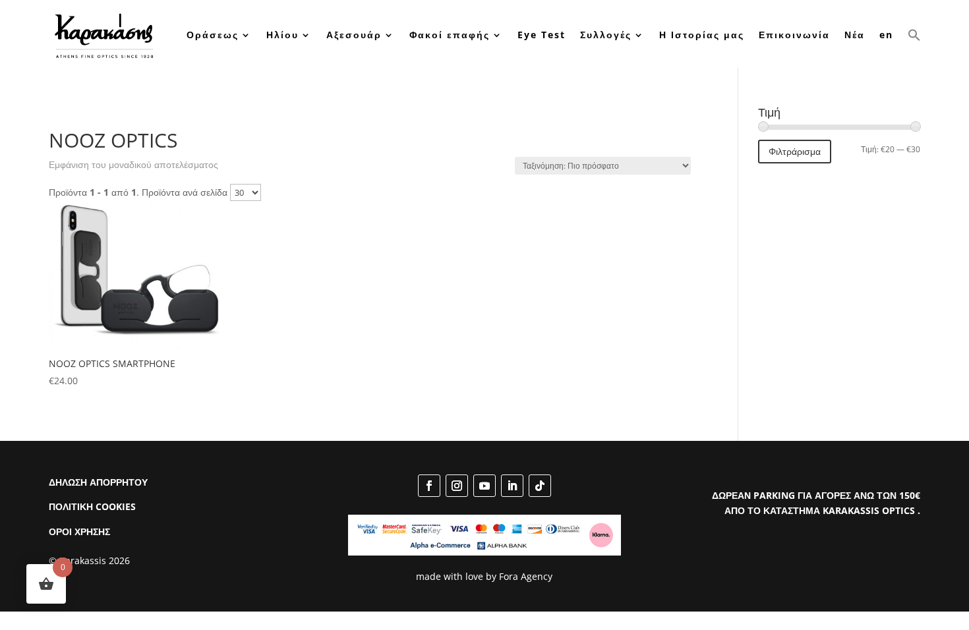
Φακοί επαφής (449, 34)
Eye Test (541, 34)
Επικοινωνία (794, 34)
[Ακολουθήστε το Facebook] (429, 485)
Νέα (854, 34)
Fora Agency (525, 576)
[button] (914, 35)
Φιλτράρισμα (795, 151)
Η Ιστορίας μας (701, 34)
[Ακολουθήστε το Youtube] (484, 485)
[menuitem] (886, 35)
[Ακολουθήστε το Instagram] (457, 485)
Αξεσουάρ (354, 34)
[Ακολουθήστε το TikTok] (540, 485)
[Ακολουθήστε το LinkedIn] (512, 485)
